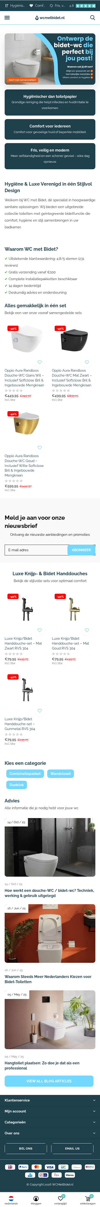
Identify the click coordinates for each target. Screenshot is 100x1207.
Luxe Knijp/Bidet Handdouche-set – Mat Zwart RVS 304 (23, 643)
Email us (72, 1148)
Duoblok (17, 785)
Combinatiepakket (25, 774)
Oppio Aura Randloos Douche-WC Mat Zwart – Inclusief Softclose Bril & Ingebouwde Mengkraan (72, 377)
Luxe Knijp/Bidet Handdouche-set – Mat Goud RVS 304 (70, 643)
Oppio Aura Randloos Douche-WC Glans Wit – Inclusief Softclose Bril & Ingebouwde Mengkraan (24, 377)
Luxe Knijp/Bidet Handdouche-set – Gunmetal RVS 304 (20, 724)
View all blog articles (49, 1081)
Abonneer (81, 550)
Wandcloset (60, 774)
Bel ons (25, 1148)
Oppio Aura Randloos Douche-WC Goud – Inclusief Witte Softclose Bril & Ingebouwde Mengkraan (24, 465)
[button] (7, 18)
